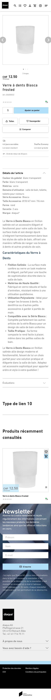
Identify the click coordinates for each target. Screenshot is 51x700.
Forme (6, 205)
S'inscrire (27, 567)
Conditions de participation (36, 672)
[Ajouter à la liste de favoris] (46, 452)
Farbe (5, 182)
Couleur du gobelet (12, 178)
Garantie (7, 209)
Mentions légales (32, 668)
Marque (6, 213)
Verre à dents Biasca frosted (15, 496)
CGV (4, 672)
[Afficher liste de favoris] (25, 5)
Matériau (7, 186)
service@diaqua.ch (11, 587)
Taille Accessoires (12, 201)
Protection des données (12, 668)
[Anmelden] (30, 5)
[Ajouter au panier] (46, 456)
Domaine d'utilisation (13, 190)
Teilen (11, 121)
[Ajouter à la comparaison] (46, 487)
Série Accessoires (12, 197)
